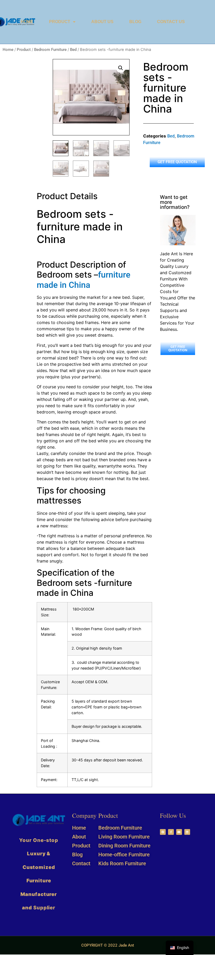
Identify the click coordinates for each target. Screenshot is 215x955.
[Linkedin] (187, 832)
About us (102, 21)
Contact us (171, 21)
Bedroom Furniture (50, 49)
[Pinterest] (163, 832)
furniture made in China (83, 280)
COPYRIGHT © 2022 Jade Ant (107, 945)
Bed (73, 49)
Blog (135, 21)
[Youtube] (179, 832)
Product (59, 21)
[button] (120, 68)
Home (27, 21)
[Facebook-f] (171, 832)
